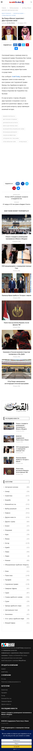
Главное (17, 513)
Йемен (17, 539)
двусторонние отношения (10, 119)
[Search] (31, 2)
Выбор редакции (14, 8)
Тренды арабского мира (17, 606)
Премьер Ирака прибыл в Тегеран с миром (16, 295)
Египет (17, 526)
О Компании (6, 675)
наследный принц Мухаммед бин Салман (13, 129)
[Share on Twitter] (23, 44)
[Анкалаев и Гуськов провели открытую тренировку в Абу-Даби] (16, 339)
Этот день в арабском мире (17, 619)
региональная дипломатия (10, 132)
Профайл (17, 580)
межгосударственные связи (10, 125)
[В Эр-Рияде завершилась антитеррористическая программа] (16, 369)
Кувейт (17, 547)
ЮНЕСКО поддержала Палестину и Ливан (22, 438)
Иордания (17, 530)
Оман (17, 571)
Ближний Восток (6, 698)
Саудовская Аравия (17, 584)
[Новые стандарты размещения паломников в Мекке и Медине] (16, 224)
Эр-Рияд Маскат (23, 141)
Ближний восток (17, 504)
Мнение (17, 560)
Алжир (17, 491)
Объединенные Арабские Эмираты (17, 565)
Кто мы (3, 679)
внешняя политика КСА (9, 116)
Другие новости (17, 517)
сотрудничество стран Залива (11, 138)
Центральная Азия (17, 610)
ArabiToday (16, 76)
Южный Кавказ (17, 623)
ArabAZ (3, 669)
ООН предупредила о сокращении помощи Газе (22, 448)
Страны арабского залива (17, 597)
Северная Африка (17, 588)
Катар (17, 543)
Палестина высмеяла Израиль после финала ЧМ (22, 470)
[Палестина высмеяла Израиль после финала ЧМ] (16, 310)
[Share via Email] (16, 48)
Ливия (17, 556)
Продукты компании (9, 665)
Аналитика (17, 496)
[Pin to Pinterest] (27, 44)
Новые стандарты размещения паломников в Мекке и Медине (22, 426)
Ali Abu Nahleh (11, 23)
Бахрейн (17, 500)
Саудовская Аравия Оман (9, 135)
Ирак (17, 534)
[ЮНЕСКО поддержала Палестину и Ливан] (9, 438)
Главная (4, 8)
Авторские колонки (17, 487)
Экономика (17, 614)
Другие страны (17, 522)
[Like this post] (15, 44)
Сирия (17, 593)
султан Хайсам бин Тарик (9, 141)
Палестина (17, 575)
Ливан (17, 552)
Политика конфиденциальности (11, 681)
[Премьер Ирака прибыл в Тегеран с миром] (16, 283)
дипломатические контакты (10, 122)
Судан (17, 601)
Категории (5, 686)
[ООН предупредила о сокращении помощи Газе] (16, 254)
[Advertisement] (16, 162)
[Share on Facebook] (19, 44)
